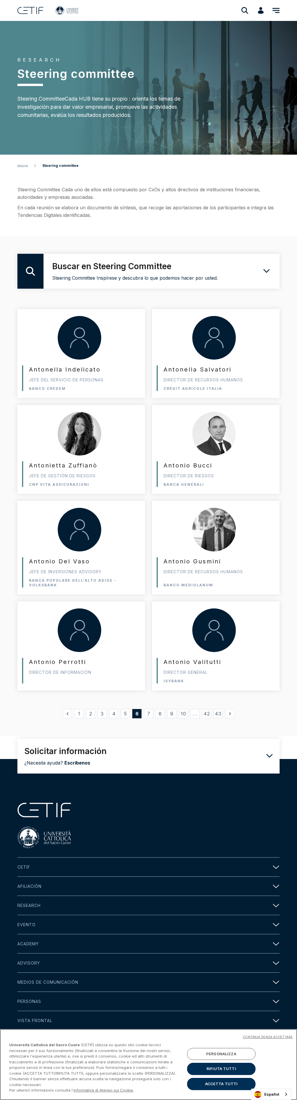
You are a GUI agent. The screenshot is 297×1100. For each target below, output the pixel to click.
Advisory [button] (28, 962)
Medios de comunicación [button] (47, 982)
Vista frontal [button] (34, 1020)
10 (183, 714)
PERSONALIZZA (221, 1053)
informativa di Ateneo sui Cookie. (104, 1090)
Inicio (22, 166)
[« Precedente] (67, 713)
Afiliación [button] (29, 886)
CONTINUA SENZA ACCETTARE (268, 1037)
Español (271, 1094)
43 (218, 714)
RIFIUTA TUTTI (221, 1068)
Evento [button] (26, 924)
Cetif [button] (23, 867)
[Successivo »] (229, 713)
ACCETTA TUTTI (221, 1083)
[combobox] (271, 1094)
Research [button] (29, 905)
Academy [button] (28, 943)
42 (207, 714)
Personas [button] (29, 1001)
